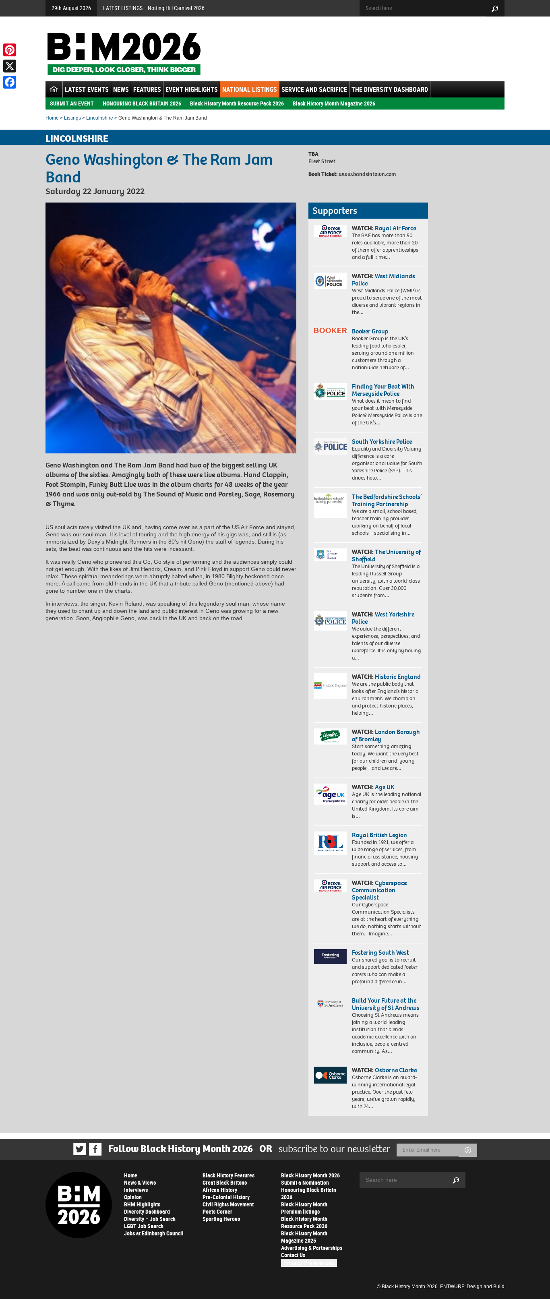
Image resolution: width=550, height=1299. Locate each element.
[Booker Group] (330, 330)
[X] (10, 66)
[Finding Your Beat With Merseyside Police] (330, 391)
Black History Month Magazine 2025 (304, 1236)
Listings (72, 118)
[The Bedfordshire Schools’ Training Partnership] (330, 505)
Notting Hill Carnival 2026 (176, 8)
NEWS (121, 89)
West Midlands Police (383, 280)
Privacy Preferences (309, 1263)
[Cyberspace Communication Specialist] (330, 885)
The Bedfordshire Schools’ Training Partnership (387, 500)
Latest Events (87, 89)
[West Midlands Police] (330, 281)
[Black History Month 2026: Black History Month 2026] (123, 54)
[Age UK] (330, 794)
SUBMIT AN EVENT (72, 103)
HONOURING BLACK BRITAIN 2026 (142, 103)
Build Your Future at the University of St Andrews (386, 1004)
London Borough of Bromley (386, 735)
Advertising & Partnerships (311, 1247)
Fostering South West (380, 952)
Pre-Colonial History (226, 1197)
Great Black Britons (225, 1182)
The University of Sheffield (386, 555)
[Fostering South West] (330, 956)
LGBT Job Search (143, 1226)
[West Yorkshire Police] (330, 621)
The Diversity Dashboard (390, 89)
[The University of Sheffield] (330, 555)
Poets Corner (217, 1211)
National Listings (249, 89)
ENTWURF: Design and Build (472, 1286)
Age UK (384, 787)
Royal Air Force (395, 228)
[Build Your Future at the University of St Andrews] (330, 1004)
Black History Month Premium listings (304, 1207)
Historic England (398, 676)
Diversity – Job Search (150, 1218)
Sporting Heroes (221, 1218)
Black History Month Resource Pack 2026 (237, 103)
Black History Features (228, 1175)
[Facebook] (10, 82)
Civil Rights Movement (228, 1204)
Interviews (136, 1190)
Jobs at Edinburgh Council (154, 1233)
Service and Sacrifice (314, 89)
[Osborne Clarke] (330, 1075)
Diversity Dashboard (147, 1211)
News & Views (140, 1182)
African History (220, 1190)
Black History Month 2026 (310, 1175)
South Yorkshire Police (382, 441)
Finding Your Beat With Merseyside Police (383, 390)
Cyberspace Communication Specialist (379, 890)
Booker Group (371, 331)
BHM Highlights (142, 1204)
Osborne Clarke (396, 1070)
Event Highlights (191, 89)
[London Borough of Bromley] (330, 736)
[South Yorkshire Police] (330, 446)
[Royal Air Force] (330, 231)
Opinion (133, 1197)
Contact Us (293, 1255)
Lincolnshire (99, 118)
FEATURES (147, 89)
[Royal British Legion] (330, 843)
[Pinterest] (10, 50)
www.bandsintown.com (367, 174)
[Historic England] (330, 686)
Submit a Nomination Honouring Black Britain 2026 (308, 1190)
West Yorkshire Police (383, 618)
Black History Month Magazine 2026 (334, 103)
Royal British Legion (379, 835)
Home (52, 118)
